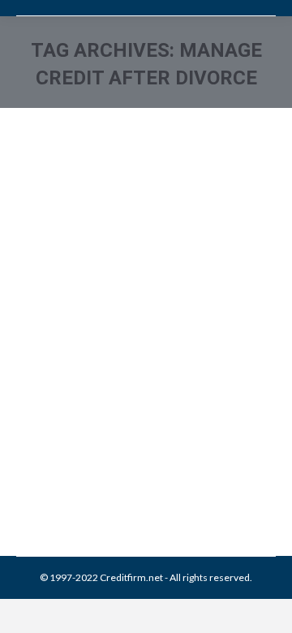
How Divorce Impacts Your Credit (142, 386)
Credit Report (65, 437)
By (133, 455)
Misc (167, 437)
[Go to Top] (266, 607)
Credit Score (126, 437)
